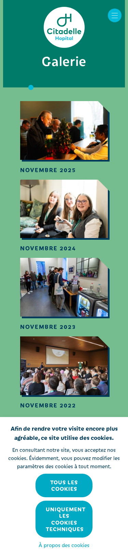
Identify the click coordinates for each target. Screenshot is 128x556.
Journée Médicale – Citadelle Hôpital (64, 27)
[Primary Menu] (115, 15)
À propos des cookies (64, 545)
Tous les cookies (64, 485)
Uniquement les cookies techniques (66, 519)
